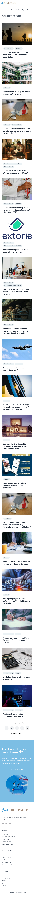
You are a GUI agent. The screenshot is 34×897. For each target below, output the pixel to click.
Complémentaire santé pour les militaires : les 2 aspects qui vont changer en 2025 (16, 210)
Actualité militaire (20, 10)
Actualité (10, 10)
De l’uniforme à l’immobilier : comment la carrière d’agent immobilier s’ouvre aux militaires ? (17, 524)
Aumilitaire (12, 892)
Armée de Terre (6, 857)
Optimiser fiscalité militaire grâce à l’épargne (16, 678)
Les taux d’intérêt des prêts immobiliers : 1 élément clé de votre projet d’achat (15, 446)
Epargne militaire (6, 841)
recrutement (19, 48)
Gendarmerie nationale (8, 865)
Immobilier (7, 87)
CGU (3, 883)
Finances (6, 557)
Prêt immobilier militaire (8, 836)
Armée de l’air (5, 860)
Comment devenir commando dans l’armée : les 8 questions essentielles (15, 54)
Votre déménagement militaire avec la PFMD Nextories (15, 251)
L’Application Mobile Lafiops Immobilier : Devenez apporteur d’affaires (16, 485)
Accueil (4, 10)
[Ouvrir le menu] (25, 3)
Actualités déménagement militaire (12, 164)
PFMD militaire (6, 834)
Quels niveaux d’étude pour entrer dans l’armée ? (14, 369)
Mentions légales (6, 878)
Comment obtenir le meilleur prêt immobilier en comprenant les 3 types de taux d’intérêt (16, 407)
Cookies (4, 880)
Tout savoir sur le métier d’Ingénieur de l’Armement (14, 715)
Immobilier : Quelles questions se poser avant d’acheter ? (16, 93)
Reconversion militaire (8, 844)
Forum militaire (6, 855)
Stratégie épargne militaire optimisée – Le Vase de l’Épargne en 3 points (16, 601)
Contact (4, 885)
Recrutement (5, 839)
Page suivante (17, 733)
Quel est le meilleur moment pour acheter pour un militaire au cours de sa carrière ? (17, 131)
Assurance (18, 203)
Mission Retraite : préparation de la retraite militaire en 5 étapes (16, 563)
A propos (4, 876)
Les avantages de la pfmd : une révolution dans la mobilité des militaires (16, 291)
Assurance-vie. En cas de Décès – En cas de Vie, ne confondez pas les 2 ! (17, 640)
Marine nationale (6, 862)
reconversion (7, 518)
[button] (17, 769)
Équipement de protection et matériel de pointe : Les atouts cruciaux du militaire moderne (15, 331)
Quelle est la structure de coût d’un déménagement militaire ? (15, 172)
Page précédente (17, 723)
